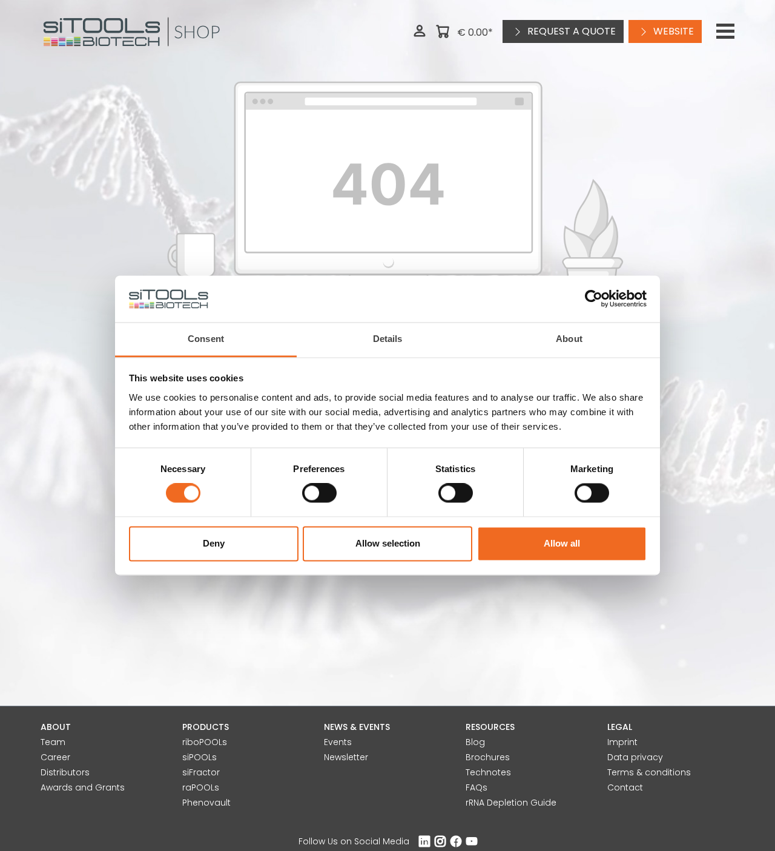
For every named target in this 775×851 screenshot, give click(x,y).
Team (53, 742)
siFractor (201, 772)
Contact (625, 787)
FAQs (476, 787)
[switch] (319, 493)
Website (672, 31)
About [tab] (569, 339)
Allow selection (387, 543)
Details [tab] (388, 339)
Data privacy (635, 757)
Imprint (622, 742)
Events (338, 742)
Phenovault (206, 803)
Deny (214, 543)
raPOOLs (200, 787)
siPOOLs (199, 757)
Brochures (488, 757)
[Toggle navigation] (725, 31)
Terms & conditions (649, 772)
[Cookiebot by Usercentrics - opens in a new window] (594, 299)
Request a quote (570, 31)
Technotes (488, 772)
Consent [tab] (206, 339)
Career (55, 757)
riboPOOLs (204, 742)
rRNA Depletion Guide (511, 803)
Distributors (65, 772)
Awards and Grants (83, 787)
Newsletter (346, 757)
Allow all (562, 543)
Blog (475, 742)
